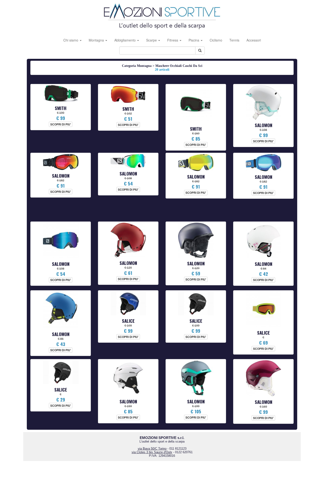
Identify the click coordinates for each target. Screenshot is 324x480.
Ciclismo (216, 40)
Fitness (173, 40)
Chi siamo (71, 40)
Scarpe (152, 40)
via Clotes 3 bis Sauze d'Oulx (152, 452)
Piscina (194, 40)
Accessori (253, 40)
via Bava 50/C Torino (152, 448)
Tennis (234, 40)
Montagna (97, 40)
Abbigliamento (125, 40)
